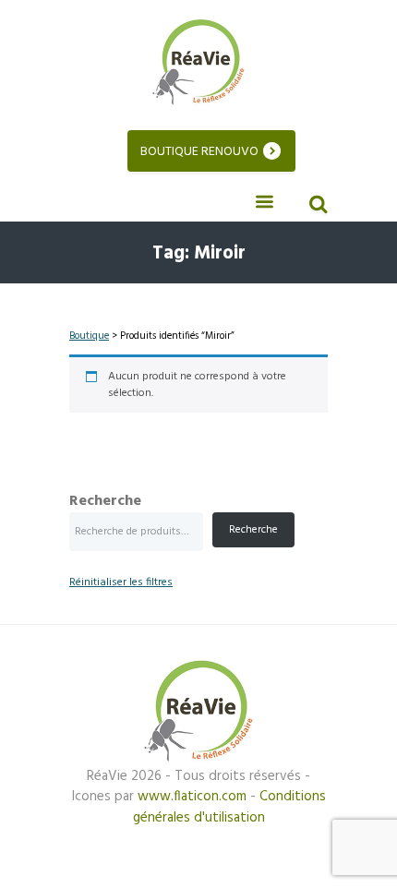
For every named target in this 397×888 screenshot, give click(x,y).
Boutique (89, 336)
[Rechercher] (316, 207)
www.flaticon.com (192, 797)
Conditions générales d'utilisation (229, 807)
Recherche (105, 501)
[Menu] (264, 202)
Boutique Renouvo (199, 151)
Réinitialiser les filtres (121, 582)
